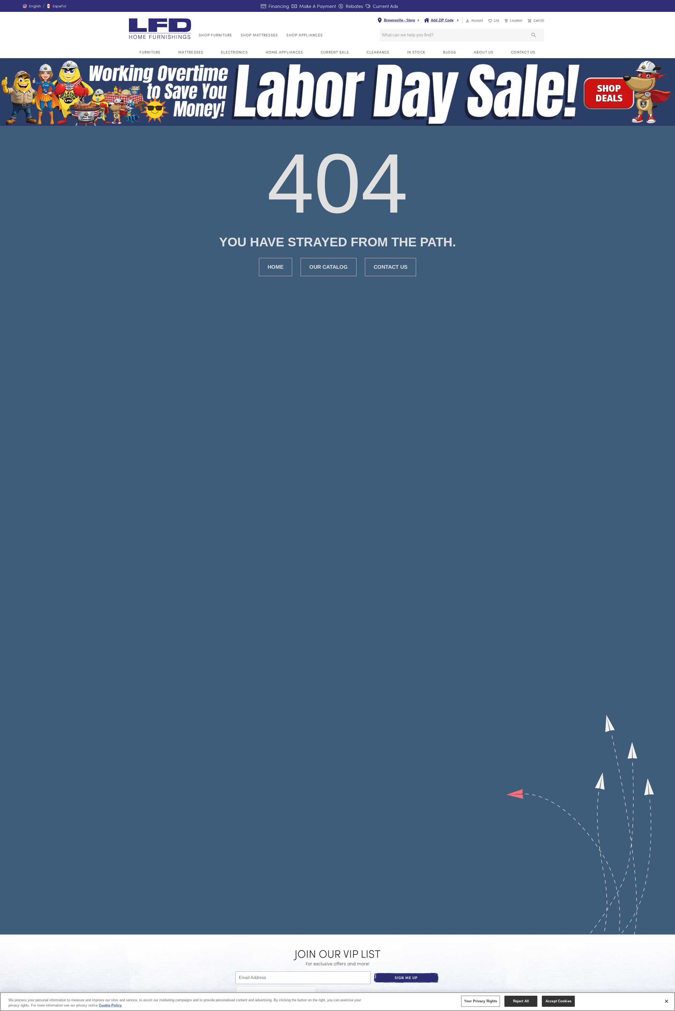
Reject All (521, 1001)
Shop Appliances (304, 34)
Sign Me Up (406, 977)
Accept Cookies (558, 1001)
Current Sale (335, 52)
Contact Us (523, 52)
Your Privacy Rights (480, 1001)
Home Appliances (284, 52)
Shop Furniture (215, 34)
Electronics (234, 52)
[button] (32, 6)
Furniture (150, 52)
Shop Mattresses (259, 34)
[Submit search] (533, 35)
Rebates (353, 6)
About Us (484, 52)
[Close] (666, 1001)
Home (275, 267)
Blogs (449, 52)
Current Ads (385, 6)
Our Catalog (328, 267)
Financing (278, 6)
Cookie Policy (110, 1005)
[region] (337, 1001)
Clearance (378, 52)
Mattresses (191, 52)
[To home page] (162, 28)
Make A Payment (317, 6)
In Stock (416, 52)
